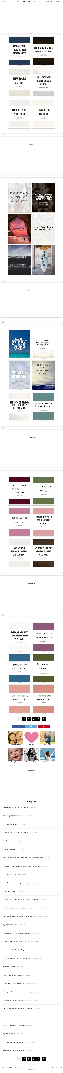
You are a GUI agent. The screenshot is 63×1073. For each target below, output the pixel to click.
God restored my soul (14, 874)
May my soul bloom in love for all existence (21, 992)
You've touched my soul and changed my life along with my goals (27, 857)
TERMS (10, 1067)
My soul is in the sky (14, 925)
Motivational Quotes (31, 762)
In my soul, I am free (14, 824)
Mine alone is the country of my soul (18, 1050)
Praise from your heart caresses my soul (20, 832)
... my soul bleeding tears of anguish (19, 1042)
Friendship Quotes (15, 744)
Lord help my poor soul (15, 841)
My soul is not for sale (14, 966)
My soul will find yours (14, 1034)
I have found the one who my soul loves (20, 883)
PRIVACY (16, 1067)
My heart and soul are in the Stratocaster (20, 807)
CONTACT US (59, 1067)
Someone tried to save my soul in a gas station (22, 958)
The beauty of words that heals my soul (19, 816)
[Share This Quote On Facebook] (18, 726)
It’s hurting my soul (13, 849)
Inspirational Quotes (48, 762)
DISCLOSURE (5, 1067)
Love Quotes (31, 744)
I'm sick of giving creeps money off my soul (21, 941)
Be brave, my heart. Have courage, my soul (21, 933)
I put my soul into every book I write (18, 1025)
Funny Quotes (15, 762)
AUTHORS (52, 1)
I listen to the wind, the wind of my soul (19, 950)
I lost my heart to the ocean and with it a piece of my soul (25, 899)
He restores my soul (14, 891)
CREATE (57, 1)
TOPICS (47, 1)
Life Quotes (47, 744)
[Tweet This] (31, 726)
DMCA (20, 1067)
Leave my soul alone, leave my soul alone (20, 1017)
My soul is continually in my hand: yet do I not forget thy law (26, 916)
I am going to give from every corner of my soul (22, 1008)
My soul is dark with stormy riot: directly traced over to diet (25, 866)
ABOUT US (52, 1067)
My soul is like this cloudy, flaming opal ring (21, 1000)
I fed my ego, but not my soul (16, 975)
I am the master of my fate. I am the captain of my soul (24, 908)
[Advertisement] (31, 19)
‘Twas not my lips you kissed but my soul (20, 983)
